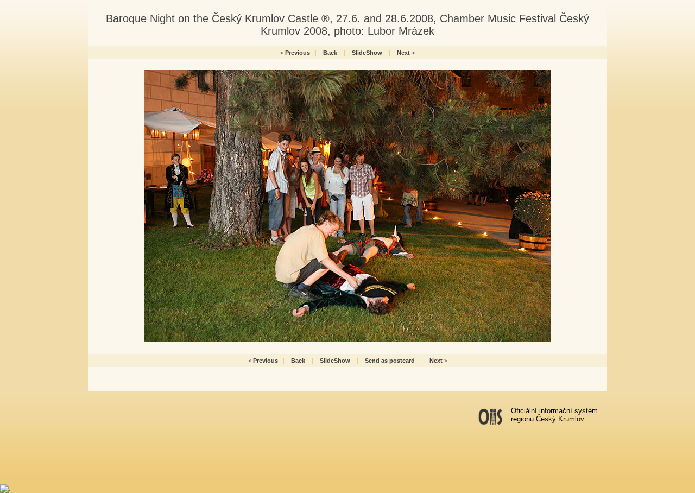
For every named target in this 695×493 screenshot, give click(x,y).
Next (403, 52)
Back (330, 52)
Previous (297, 52)
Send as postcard (390, 360)
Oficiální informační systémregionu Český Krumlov (554, 415)
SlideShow (367, 52)
